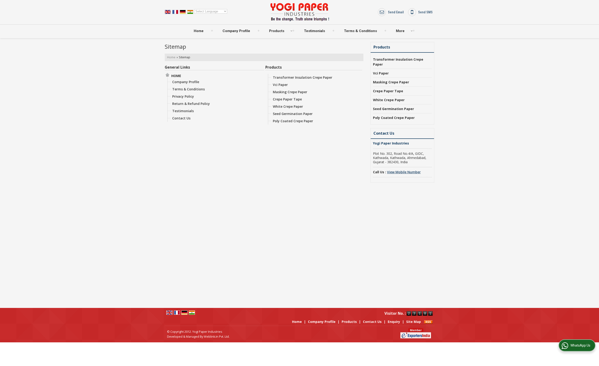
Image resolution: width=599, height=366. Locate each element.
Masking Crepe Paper (290, 92)
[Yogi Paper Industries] (299, 12)
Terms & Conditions (360, 31)
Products (276, 31)
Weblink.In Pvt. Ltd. (217, 337)
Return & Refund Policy (191, 103)
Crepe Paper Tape (287, 99)
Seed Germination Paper (293, 113)
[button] (404, 172)
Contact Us (181, 118)
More (400, 31)
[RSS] (428, 321)
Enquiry (394, 321)
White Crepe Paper (288, 106)
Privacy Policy (183, 96)
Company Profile (236, 31)
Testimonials (314, 31)
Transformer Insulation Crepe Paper (302, 77)
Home (199, 31)
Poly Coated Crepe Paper (293, 121)
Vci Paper (280, 84)
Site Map (413, 321)
